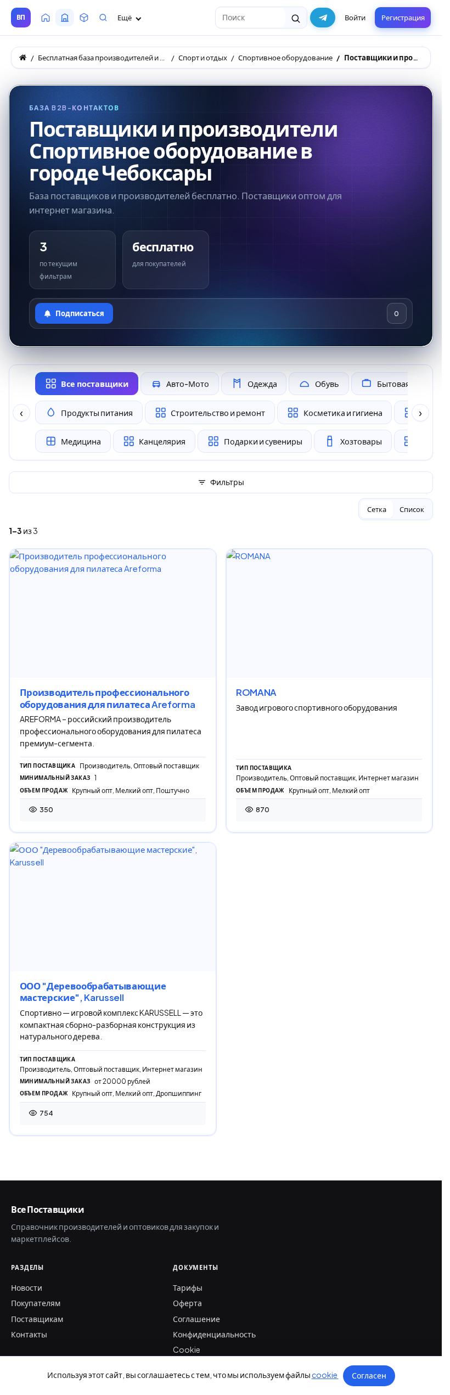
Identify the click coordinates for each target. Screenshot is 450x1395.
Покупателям (35, 1303)
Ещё (125, 17)
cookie (325, 1375)
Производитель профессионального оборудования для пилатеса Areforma (107, 698)
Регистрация (403, 17)
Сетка (376, 509)
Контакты (29, 1334)
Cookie (186, 1349)
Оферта (187, 1303)
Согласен (369, 1375)
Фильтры (227, 482)
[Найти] (296, 17)
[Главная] (22, 57)
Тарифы (188, 1287)
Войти (355, 17)
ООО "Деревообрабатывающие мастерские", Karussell (93, 992)
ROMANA (256, 692)
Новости (26, 1287)
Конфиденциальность (214, 1334)
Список (412, 509)
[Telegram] (322, 17)
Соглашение (196, 1319)
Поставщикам (37, 1319)
